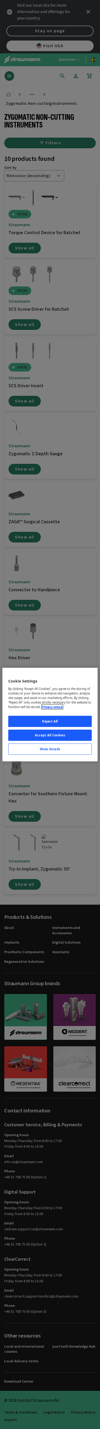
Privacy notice (52, 707)
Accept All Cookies (50, 735)
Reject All (50, 721)
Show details (50, 749)
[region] (49, 714)
